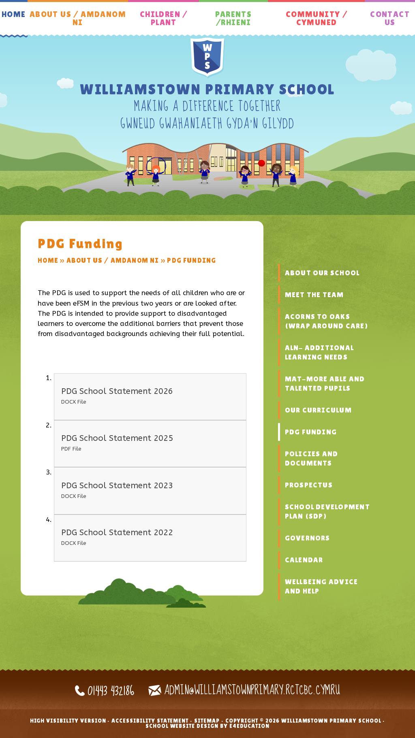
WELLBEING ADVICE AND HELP (321, 586)
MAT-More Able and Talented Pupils (325, 383)
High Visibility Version (68, 720)
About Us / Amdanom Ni (112, 260)
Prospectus (309, 485)
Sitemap (207, 720)
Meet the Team (314, 295)
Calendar (304, 560)
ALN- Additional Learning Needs (319, 352)
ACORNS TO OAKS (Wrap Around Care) (326, 321)
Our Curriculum (318, 410)
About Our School (322, 273)
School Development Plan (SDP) (327, 511)
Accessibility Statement (149, 720)
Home (48, 260)
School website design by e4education (207, 726)
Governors (307, 538)
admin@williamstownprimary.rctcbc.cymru (252, 690)
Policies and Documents (311, 458)
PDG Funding (191, 260)
